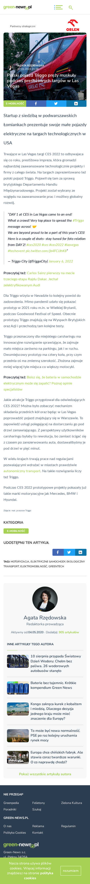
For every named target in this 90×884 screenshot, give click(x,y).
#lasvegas (71, 245)
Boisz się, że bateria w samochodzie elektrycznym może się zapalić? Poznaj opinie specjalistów (42, 383)
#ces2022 (56, 245)
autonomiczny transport (21, 471)
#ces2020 (33, 245)
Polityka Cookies (14, 833)
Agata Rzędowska (30, 65)
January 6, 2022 (61, 261)
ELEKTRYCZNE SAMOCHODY (48, 561)
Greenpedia (11, 803)
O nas (7, 826)
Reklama (38, 826)
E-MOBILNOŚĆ (15, 103)
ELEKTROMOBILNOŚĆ (33, 566)
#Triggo (78, 220)
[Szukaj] (72, 7)
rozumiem (71, 870)
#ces (45, 245)
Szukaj (36, 809)
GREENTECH (56, 566)
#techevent (16, 251)
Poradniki (9, 809)
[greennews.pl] (17, 7)
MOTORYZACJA (20, 561)
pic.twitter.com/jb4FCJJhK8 (46, 251)
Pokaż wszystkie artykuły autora (45, 774)
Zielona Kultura (71, 803)
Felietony (38, 803)
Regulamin (68, 826)
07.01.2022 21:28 (27, 69)
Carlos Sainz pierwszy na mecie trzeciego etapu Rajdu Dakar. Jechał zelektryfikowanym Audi (38, 279)
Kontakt (37, 833)
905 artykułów (69, 632)
